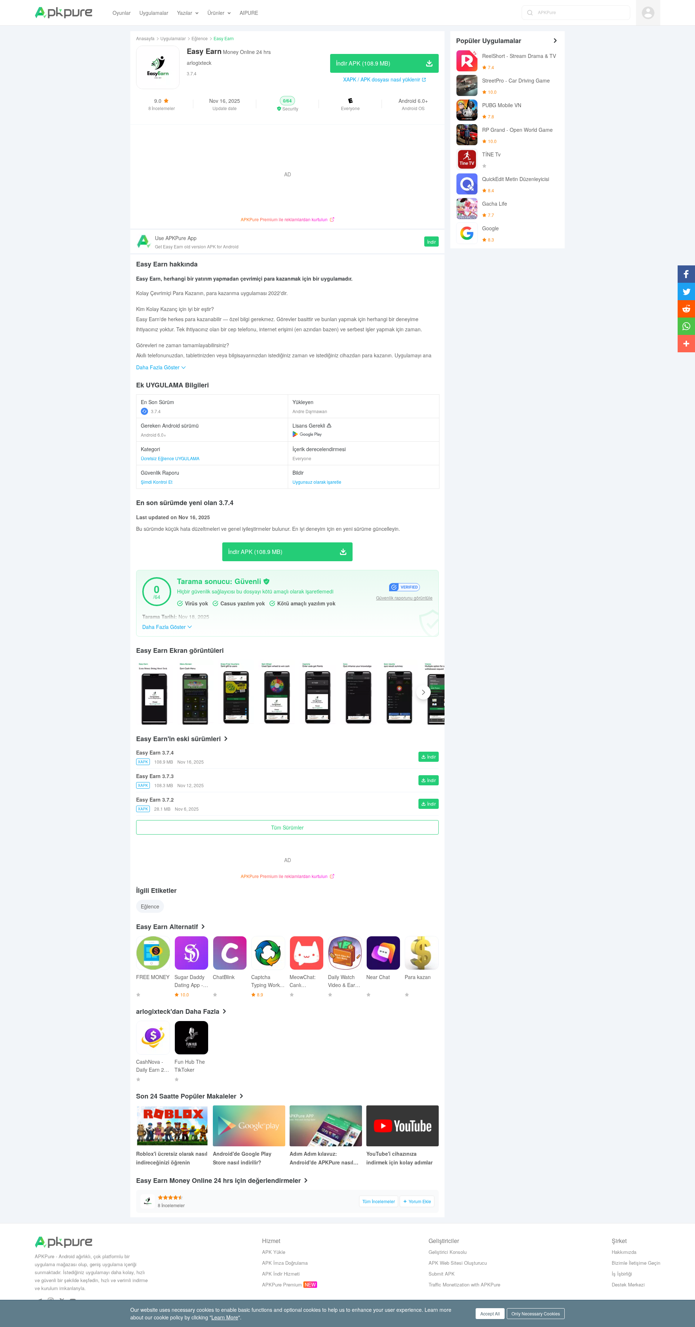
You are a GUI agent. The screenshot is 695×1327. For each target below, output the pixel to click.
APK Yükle (273, 1251)
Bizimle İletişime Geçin (636, 1262)
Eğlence (199, 38)
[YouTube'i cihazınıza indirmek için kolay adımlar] (402, 1125)
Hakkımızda (624, 1251)
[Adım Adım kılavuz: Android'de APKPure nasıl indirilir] (326, 1125)
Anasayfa (145, 38)
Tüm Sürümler (287, 827)
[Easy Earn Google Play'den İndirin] (307, 434)
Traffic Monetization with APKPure (464, 1284)
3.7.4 (156, 411)
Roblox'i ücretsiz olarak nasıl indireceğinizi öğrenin (171, 1158)
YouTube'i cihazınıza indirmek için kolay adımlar (399, 1158)
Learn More (224, 1317)
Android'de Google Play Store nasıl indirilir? (242, 1158)
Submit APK (442, 1273)
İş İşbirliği (622, 1273)
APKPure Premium (282, 1284)
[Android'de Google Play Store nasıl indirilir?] (249, 1125)
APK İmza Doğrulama (285, 1262)
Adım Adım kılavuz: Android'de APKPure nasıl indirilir (321, 1158)
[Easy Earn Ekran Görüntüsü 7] (440, 692)
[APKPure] (63, 12)
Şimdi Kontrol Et (156, 482)
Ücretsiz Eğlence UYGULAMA (170, 458)
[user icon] (648, 13)
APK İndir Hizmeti (281, 1273)
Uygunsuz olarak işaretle (316, 482)
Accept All (490, 1313)
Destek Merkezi (628, 1284)
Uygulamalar (173, 38)
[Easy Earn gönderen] (154, 692)
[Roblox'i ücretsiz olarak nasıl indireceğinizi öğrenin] (172, 1125)
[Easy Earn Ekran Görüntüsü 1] (195, 692)
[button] (287, 104)
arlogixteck (199, 62)
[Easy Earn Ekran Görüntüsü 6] (399, 692)
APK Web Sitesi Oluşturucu (458, 1262)
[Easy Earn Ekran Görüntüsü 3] (276, 692)
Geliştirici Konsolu (448, 1251)
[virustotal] (266, 581)
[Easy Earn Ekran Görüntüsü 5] (358, 692)
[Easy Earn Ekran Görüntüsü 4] (317, 692)
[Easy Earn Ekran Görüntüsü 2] (236, 692)
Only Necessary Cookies (535, 1313)
